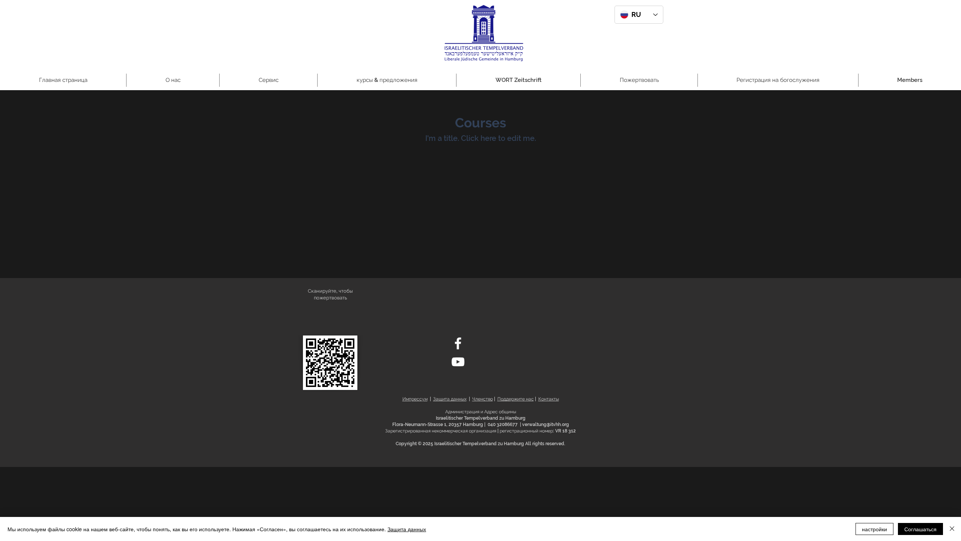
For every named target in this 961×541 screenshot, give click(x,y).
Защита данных (450, 399)
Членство (482, 399)
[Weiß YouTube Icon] (458, 362)
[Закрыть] (951, 529)
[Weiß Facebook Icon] (458, 343)
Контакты (548, 399)
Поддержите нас (515, 399)
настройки (874, 529)
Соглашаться (920, 529)
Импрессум (415, 399)
